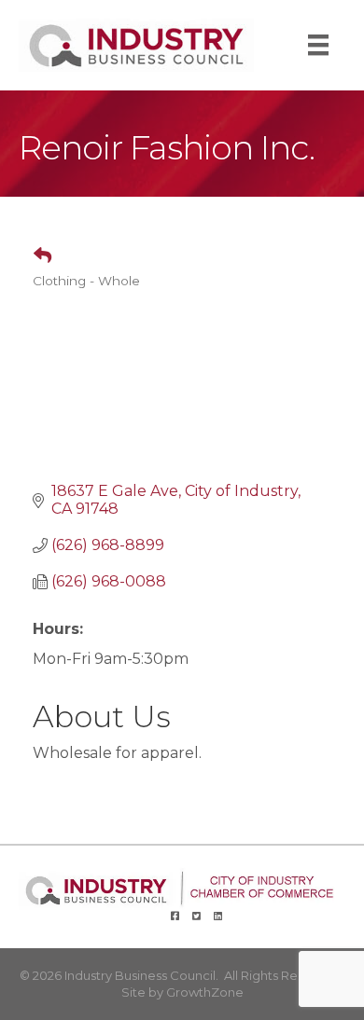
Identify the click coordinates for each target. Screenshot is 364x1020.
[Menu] (318, 44)
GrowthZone (205, 992)
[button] (35, 256)
